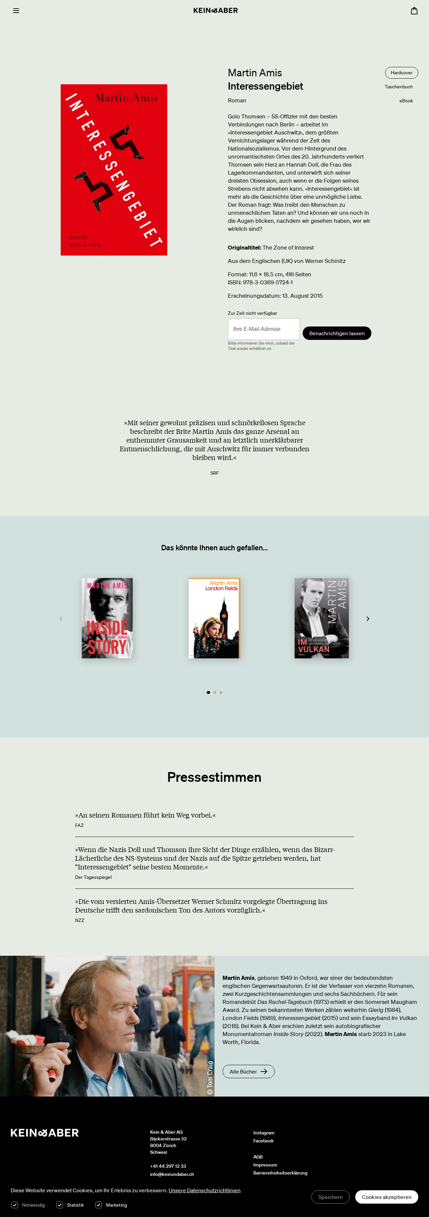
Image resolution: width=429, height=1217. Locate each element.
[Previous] (61, 618)
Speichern (330, 1197)
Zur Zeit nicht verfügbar (252, 313)
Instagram (263, 1133)
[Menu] (16, 10)
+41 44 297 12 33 (168, 1166)
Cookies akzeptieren (387, 1197)
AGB (258, 1157)
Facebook (263, 1141)
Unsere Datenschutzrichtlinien (205, 1190)
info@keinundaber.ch (172, 1174)
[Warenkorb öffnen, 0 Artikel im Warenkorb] (414, 11)
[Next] (368, 618)
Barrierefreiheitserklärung (280, 1173)
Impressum (265, 1165)
